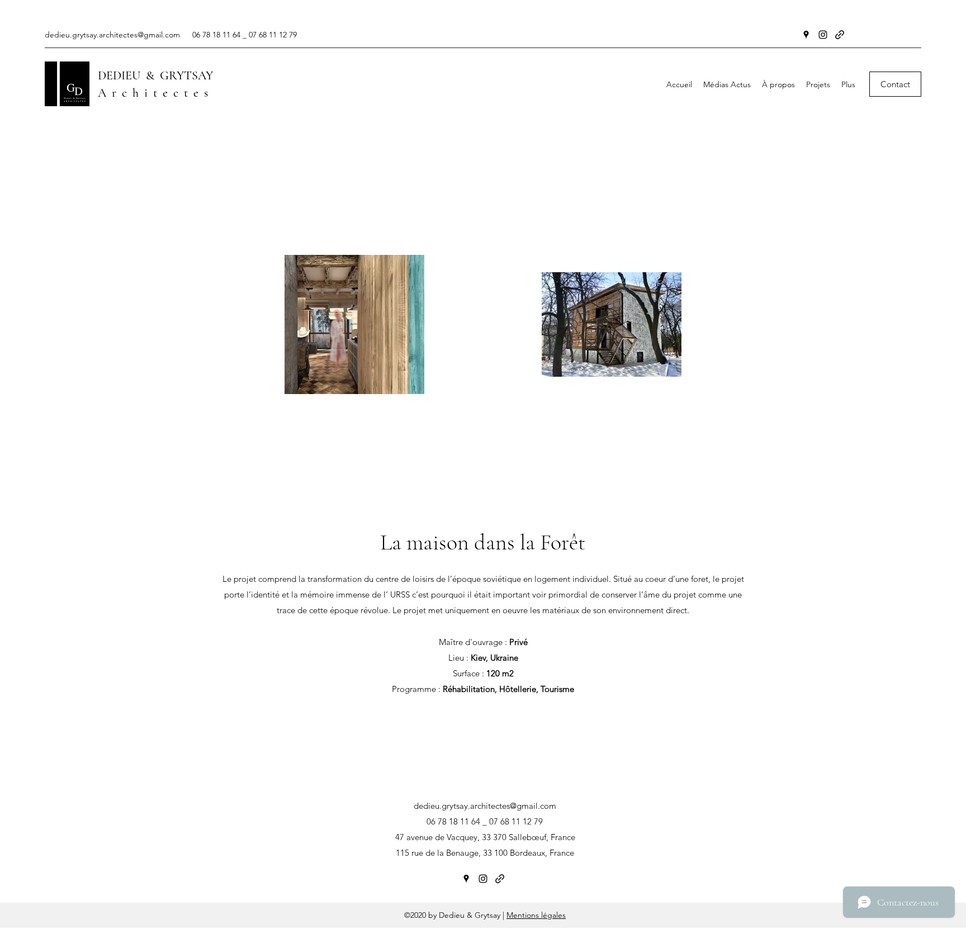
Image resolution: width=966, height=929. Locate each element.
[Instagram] (822, 34)
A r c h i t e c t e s (153, 93)
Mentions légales (536, 915)
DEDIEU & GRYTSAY (155, 75)
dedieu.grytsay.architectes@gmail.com (112, 35)
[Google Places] (806, 34)
